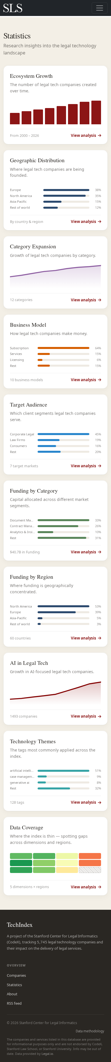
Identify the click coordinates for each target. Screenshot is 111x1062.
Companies (16, 975)
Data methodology (90, 1031)
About (12, 993)
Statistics (14, 984)
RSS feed (14, 1003)
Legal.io (47, 1053)
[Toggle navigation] (100, 8)
